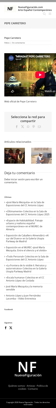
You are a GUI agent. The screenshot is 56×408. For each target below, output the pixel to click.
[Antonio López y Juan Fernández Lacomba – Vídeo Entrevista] (14, 156)
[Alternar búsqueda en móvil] (44, 13)
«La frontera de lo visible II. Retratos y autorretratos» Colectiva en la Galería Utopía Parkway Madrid (26, 268)
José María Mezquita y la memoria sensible (24, 288)
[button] (6, 156)
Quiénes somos (16, 385)
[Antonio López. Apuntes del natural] (41, 156)
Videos (7, 43)
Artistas (31, 385)
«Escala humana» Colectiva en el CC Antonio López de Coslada (25, 279)
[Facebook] (5, 327)
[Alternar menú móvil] (50, 13)
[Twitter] (10, 327)
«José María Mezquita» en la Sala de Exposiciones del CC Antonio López (25, 204)
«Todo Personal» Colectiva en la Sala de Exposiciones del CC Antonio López (27, 258)
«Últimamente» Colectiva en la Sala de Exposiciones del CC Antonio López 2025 (27, 213)
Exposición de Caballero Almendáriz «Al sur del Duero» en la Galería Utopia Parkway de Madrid (27, 238)
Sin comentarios (18, 43)
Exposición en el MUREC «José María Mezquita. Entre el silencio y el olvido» (26, 249)
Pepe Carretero (28, 101)
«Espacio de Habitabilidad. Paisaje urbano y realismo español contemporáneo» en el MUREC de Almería (24, 225)
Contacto (33, 388)
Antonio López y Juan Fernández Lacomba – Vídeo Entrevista (23, 297)
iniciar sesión (18, 179)
